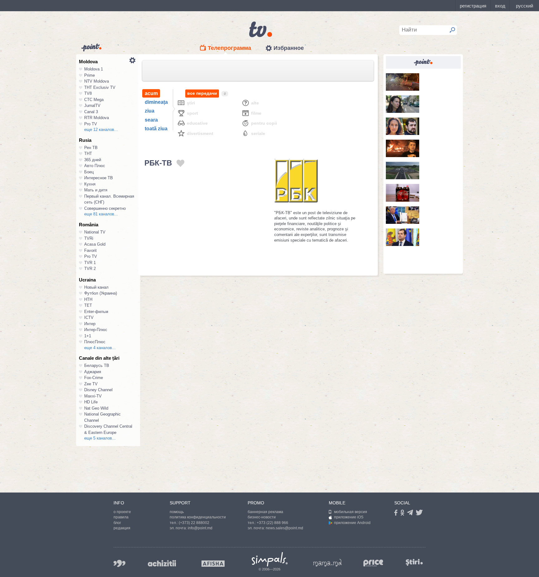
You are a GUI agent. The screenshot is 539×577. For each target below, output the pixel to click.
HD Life (91, 402)
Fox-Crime (93, 377)
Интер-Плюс (95, 329)
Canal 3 (91, 111)
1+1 (87, 336)
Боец (89, 172)
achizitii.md (162, 563)
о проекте (122, 512)
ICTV (89, 317)
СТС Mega (94, 99)
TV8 (88, 93)
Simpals (270, 559)
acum (151, 93)
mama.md (327, 562)
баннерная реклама (265, 512)
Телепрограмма (229, 48)
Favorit (90, 250)
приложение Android (352, 523)
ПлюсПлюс (94, 341)
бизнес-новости (262, 517)
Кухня (89, 184)
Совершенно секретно (105, 208)
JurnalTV (92, 105)
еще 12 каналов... (101, 129)
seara (151, 120)
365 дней (92, 159)
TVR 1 (90, 262)
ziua (149, 110)
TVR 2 (90, 268)
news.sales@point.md (284, 528)
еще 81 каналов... (101, 214)
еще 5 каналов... (100, 438)
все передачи (202, 93)
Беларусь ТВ (96, 365)
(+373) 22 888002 (194, 523)
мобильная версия (350, 512)
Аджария (92, 371)
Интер (89, 323)
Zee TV (91, 384)
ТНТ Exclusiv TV (99, 87)
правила (121, 517)
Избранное (289, 48)
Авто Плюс (94, 165)
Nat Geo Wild (96, 408)
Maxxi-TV (93, 396)
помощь (177, 512)
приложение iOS (348, 517)
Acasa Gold (94, 244)
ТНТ (88, 153)
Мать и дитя (95, 190)
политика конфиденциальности (198, 517)
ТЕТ (88, 305)
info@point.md (200, 528)
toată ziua (156, 128)
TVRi (88, 238)
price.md (373, 563)
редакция (122, 528)
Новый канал (96, 287)
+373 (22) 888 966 (272, 523)
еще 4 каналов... (100, 347)
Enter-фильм (96, 311)
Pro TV (90, 124)
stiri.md (414, 562)
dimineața (156, 102)
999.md (119, 563)
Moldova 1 (93, 69)
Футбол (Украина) (100, 293)
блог (117, 523)
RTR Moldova (96, 117)
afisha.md (213, 563)
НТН (88, 299)
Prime (89, 75)
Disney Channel (98, 389)
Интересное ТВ (98, 178)
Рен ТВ (91, 147)
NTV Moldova (96, 81)
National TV (94, 232)
